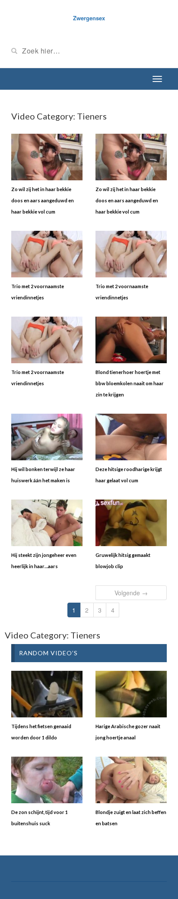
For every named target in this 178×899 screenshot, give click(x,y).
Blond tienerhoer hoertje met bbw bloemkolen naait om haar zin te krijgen (129, 383)
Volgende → (131, 592)
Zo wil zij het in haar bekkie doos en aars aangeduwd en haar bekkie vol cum (42, 200)
